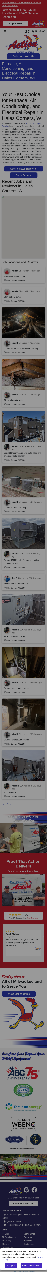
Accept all (11, 1266)
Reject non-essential (31, 1266)
